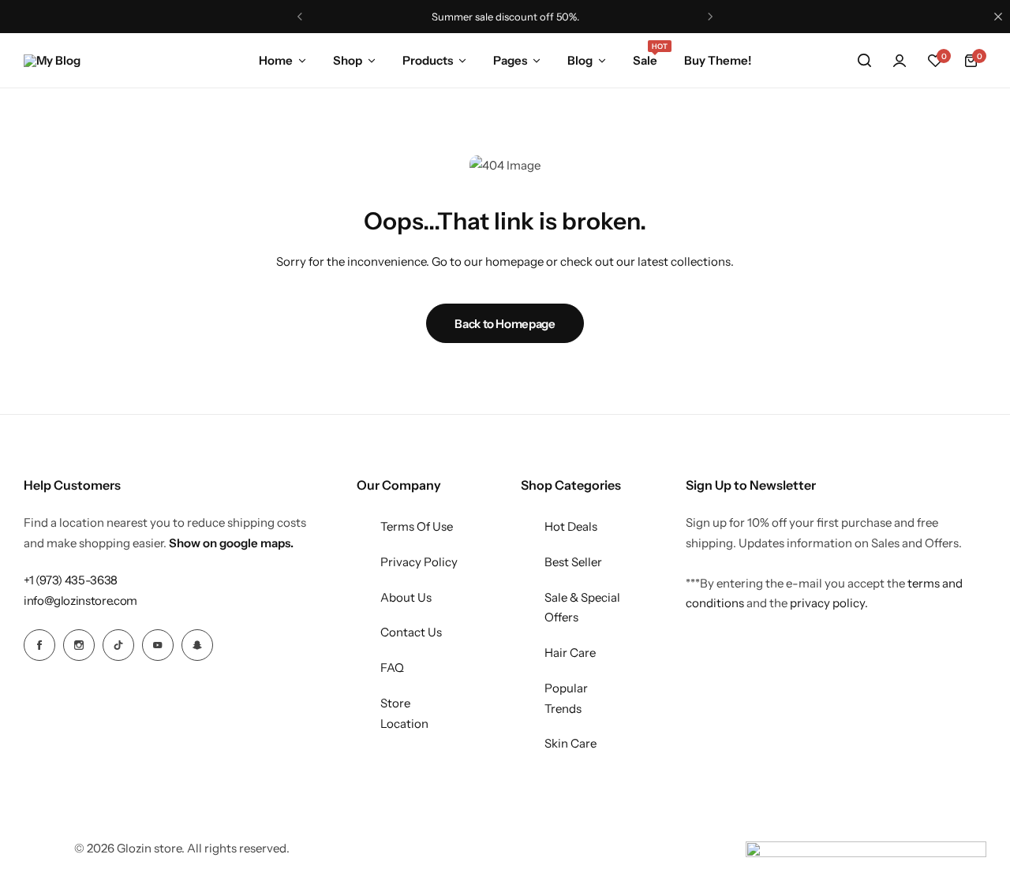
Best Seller (573, 561)
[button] (935, 60)
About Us (406, 597)
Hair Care (570, 652)
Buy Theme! (717, 60)
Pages (510, 60)
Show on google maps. (231, 542)
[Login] (899, 60)
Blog (580, 60)
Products (427, 60)
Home (276, 60)
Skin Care (570, 743)
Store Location (404, 713)
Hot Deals (570, 526)
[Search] (864, 60)
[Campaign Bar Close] (998, 16)
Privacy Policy (419, 561)
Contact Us (411, 632)
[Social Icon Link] (39, 645)
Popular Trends (566, 698)
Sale (645, 59)
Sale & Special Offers (582, 607)
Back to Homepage (504, 323)
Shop (347, 60)
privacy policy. (829, 602)
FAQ (392, 667)
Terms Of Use (416, 526)
